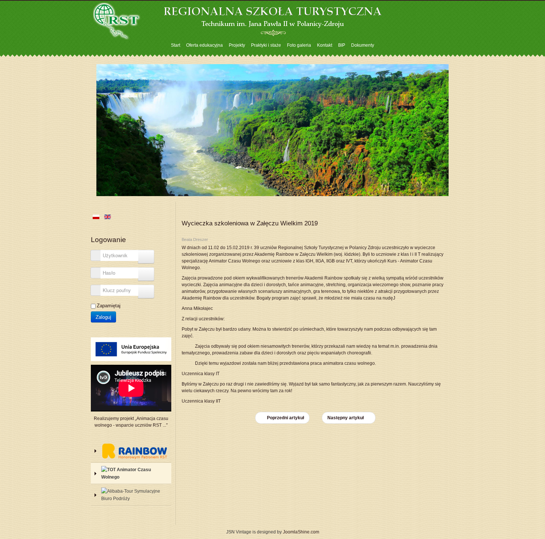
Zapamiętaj (108, 305)
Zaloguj (103, 316)
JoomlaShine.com (301, 532)
